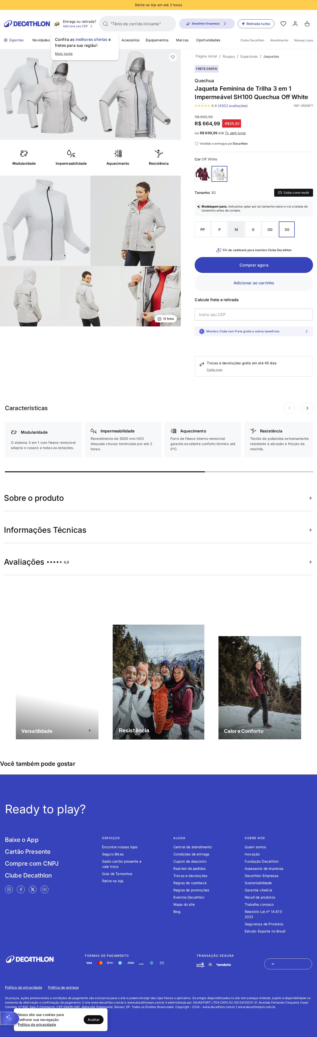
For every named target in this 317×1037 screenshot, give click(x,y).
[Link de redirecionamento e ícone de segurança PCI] (210, 964)
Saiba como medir (296, 192)
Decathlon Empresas (261, 876)
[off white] (219, 174)
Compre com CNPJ (32, 863)
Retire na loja (112, 881)
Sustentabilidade (258, 883)
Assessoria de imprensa (264, 868)
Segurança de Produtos (264, 924)
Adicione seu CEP (75, 26)
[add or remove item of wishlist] (173, 57)
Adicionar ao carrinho (254, 282)
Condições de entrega (191, 854)
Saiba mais (214, 370)
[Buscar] (105, 24)
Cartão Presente (28, 851)
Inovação (252, 854)
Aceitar (94, 1019)
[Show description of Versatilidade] (89, 730)
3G (287, 229)
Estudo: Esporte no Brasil (265, 931)
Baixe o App (22, 839)
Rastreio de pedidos (189, 868)
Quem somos (255, 847)
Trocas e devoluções (190, 876)
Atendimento (279, 40)
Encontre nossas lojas (119, 847)
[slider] (105, 471)
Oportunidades (208, 40)
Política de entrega (63, 987)
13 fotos (168, 318)
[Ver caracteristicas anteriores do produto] (307, 408)
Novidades (41, 40)
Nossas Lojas (303, 40)
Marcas (182, 40)
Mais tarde (64, 54)
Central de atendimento (192, 847)
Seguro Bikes (113, 854)
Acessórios (131, 40)
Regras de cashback (190, 883)
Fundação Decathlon (262, 861)
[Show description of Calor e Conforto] (292, 730)
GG (269, 229)
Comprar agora (253, 265)
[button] (9, 1018)
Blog (177, 911)
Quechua (204, 80)
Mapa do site (184, 904)
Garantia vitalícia (258, 890)
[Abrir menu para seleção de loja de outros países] (288, 963)
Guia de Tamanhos (117, 874)
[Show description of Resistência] (194, 730)
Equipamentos (157, 40)
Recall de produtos (260, 897)
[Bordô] (203, 174)
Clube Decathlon (252, 40)
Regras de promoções (191, 890)
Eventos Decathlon (188, 897)
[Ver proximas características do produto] (289, 408)
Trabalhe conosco (259, 904)
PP (202, 229)
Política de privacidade (23, 987)
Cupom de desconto (189, 861)
